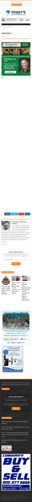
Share (7, 214)
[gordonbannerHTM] (16, 19)
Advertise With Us (16, 4)
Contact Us (17, 2)
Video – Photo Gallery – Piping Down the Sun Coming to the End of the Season (16, 288)
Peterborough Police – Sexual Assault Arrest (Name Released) (6, 290)
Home (12, 2)
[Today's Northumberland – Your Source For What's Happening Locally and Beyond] (16, 13)
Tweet (14, 214)
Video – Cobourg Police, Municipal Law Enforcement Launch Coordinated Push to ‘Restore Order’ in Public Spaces (26, 291)
